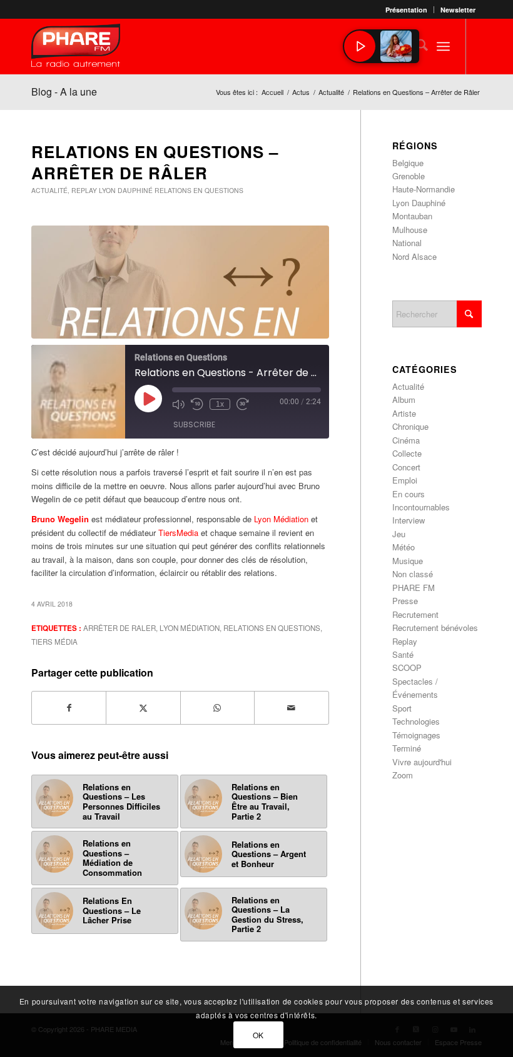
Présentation (406, 9)
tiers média (54, 642)
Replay (84, 190)
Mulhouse (409, 230)
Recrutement (415, 614)
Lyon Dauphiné (126, 190)
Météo (403, 547)
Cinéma (406, 440)
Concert (406, 467)
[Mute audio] (178, 404)
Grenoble (408, 176)
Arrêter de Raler (119, 628)
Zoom (402, 775)
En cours (408, 494)
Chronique (410, 426)
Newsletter (457, 9)
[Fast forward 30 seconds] (242, 404)
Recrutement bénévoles (435, 627)
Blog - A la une (64, 91)
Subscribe (194, 424)
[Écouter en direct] (359, 46)
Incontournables (421, 507)
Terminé (406, 748)
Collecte (407, 453)
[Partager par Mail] (291, 708)
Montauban (412, 216)
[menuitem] (406, 9)
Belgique (408, 163)
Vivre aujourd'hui (422, 762)
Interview (408, 520)
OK (258, 1035)
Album (403, 399)
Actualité (49, 190)
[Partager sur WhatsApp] (217, 708)
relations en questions (271, 628)
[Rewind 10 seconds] (197, 404)
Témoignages (416, 735)
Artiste (404, 413)
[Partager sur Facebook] (69, 708)
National (407, 243)
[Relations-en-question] (180, 282)
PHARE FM (413, 587)
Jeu (398, 534)
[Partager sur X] (143, 708)
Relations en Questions (199, 190)
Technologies (416, 721)
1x (220, 404)
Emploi (404, 480)
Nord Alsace (414, 256)
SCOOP (407, 667)
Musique (407, 561)
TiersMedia (177, 532)
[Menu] (443, 46)
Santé (403, 654)
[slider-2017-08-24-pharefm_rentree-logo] (75, 48)
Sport (402, 708)
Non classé (412, 574)
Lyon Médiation (281, 519)
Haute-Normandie (423, 189)
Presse (405, 601)
